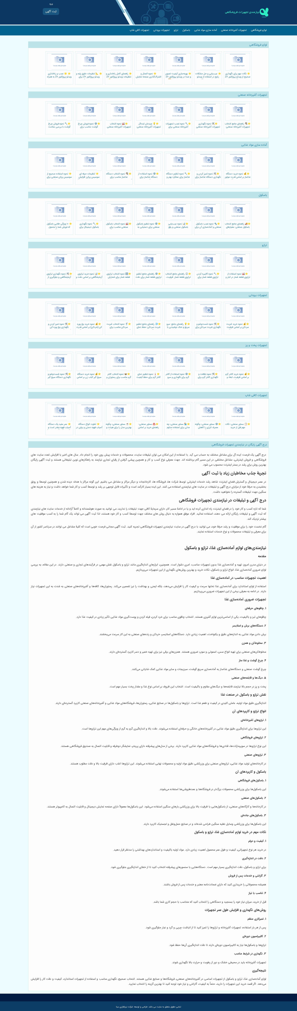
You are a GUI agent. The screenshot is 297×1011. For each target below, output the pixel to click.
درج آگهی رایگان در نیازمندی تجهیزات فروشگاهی (239, 444)
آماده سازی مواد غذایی (205, 30)
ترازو (176, 30)
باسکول (186, 30)
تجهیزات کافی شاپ (139, 30)
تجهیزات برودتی (161, 30)
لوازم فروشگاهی (259, 30)
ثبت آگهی (51, 11)
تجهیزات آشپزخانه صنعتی (234, 30)
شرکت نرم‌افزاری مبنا (124, 1006)
